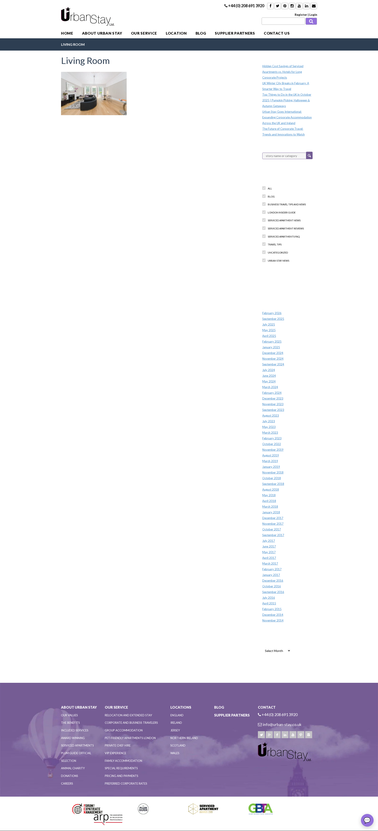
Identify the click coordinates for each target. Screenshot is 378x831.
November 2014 (273, 620)
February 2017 (272, 569)
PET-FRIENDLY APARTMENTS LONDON (130, 738)
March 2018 (270, 506)
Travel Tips (275, 244)
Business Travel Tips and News (287, 204)
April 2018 (269, 501)
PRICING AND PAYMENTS (121, 776)
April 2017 (269, 558)
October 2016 (271, 586)
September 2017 (273, 535)
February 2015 (272, 609)
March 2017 (270, 563)
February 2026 (272, 313)
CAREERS (67, 783)
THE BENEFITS (70, 722)
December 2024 (272, 353)
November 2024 (273, 358)
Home (67, 33)
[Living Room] (94, 93)
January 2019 (271, 466)
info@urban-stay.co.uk (282, 724)
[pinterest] (300, 734)
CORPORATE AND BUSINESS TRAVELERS (131, 722)
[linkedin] (285, 734)
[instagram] (308, 734)
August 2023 (270, 415)
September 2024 (273, 364)
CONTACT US (277, 33)
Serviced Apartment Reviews (286, 228)
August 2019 (270, 455)
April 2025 (269, 336)
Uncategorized (278, 252)
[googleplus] (269, 734)
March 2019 (270, 461)
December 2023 (272, 398)
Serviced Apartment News (284, 220)
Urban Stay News (278, 260)
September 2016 (273, 592)
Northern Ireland (184, 738)
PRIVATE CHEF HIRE (118, 745)
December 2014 (272, 614)
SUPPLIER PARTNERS (235, 33)
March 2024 (270, 387)
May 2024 (269, 381)
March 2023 (270, 432)
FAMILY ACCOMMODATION (123, 760)
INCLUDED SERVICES (74, 730)
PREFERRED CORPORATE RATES (126, 783)
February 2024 (272, 392)
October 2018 (271, 478)
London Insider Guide (282, 212)
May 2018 (269, 495)
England (177, 715)
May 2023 (269, 427)
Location (176, 33)
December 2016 (272, 580)
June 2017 (269, 546)
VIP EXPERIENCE (115, 753)
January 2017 (271, 575)
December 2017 (272, 518)
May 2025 (269, 330)
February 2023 (272, 438)
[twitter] (261, 734)
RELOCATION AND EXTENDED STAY (128, 715)
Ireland (176, 722)
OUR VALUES (69, 715)
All (270, 188)
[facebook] (277, 734)
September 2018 (273, 484)
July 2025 (268, 324)
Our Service (144, 33)
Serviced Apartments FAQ (284, 236)
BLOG (201, 33)
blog (271, 196)
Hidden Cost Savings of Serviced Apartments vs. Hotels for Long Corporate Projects (282, 71)
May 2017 (269, 552)
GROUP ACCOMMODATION (124, 730)
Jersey (175, 730)
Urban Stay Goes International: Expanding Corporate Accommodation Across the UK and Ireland (287, 117)
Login (313, 14)
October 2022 (271, 444)
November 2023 (273, 404)
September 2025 (273, 318)
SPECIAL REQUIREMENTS (121, 768)
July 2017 (268, 540)
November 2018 (273, 472)
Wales (174, 753)
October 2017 (271, 529)
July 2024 (268, 370)
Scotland (178, 745)
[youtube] (292, 734)
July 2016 (268, 597)
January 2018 (271, 512)
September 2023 (273, 410)
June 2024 (269, 375)
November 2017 (273, 523)
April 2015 (269, 603)
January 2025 (271, 347)
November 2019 (273, 449)
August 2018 (270, 489)
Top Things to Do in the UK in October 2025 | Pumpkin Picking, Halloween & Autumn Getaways (286, 100)
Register (301, 14)
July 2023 (268, 421)
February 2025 (272, 341)
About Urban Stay (102, 33)
